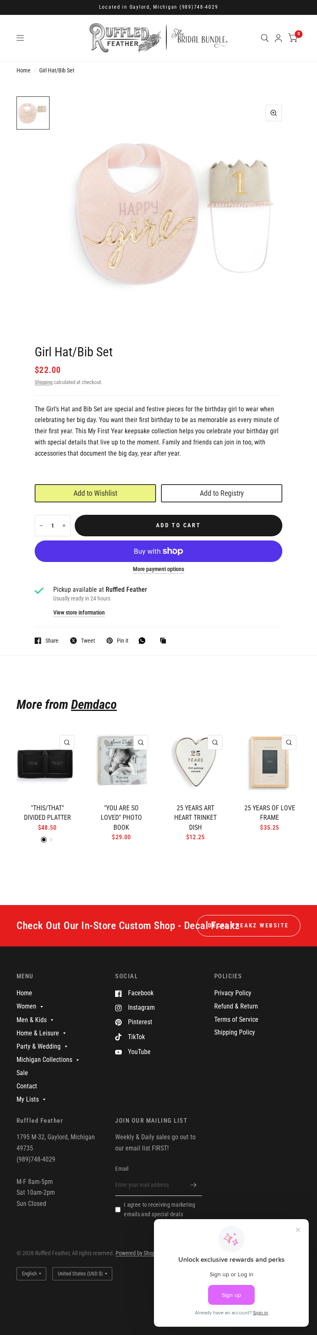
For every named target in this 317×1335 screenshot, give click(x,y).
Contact (27, 1086)
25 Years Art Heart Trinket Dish (195, 817)
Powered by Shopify (138, 1253)
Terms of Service (236, 1019)
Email (121, 1168)
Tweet (88, 640)
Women (26, 1006)
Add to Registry (222, 493)
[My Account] (278, 38)
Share (52, 640)
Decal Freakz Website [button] (248, 925)
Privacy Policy (232, 993)
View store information (79, 613)
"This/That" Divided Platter (47, 813)
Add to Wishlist (95, 493)
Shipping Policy (234, 1032)
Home (24, 70)
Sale (22, 1073)
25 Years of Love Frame (269, 813)
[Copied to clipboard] (165, 641)
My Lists (28, 1099)
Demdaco (94, 704)
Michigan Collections (44, 1060)
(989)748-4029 (199, 7)
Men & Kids (32, 1020)
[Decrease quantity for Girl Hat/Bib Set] (41, 525)
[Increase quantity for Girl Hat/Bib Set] (64, 525)
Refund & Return (236, 1006)
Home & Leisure (38, 1033)
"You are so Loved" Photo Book (121, 817)
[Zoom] (273, 113)
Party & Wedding (39, 1046)
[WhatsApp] (144, 640)
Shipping (43, 382)
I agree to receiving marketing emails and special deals (159, 1209)
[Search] (265, 38)
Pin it (122, 640)
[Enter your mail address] (193, 1185)
